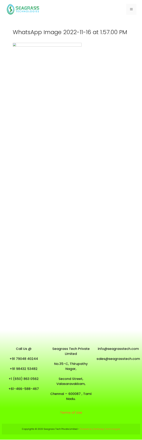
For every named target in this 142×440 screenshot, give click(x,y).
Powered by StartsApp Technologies (100, 429)
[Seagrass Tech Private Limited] (24, 9)
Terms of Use (71, 412)
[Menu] (131, 9)
